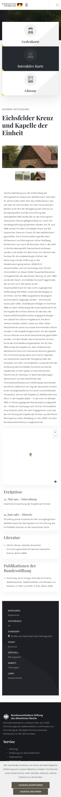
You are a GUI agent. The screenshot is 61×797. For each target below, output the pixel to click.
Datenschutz (15, 757)
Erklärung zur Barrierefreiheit (24, 753)
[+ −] (30, 457)
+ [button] (55, 432)
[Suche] (57, 5)
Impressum (15, 760)
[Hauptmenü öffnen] (26, 5)
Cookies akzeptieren (30, 785)
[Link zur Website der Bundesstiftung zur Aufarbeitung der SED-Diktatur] (12, 5)
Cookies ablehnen (30, 791)
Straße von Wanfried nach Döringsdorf (31, 636)
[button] (5, 156)
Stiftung (13, 749)
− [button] (55, 436)
